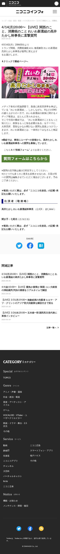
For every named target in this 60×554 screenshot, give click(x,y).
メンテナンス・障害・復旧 (15, 506)
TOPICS (7, 378)
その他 (6, 431)
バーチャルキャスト (12, 476)
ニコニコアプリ (10, 461)
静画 (5, 451)
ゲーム (6, 410)
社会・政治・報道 (14, 21)
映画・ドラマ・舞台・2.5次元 (15, 424)
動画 (5, 446)
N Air (5, 481)
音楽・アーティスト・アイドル (14, 403)
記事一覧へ (51, 328)
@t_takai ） (50, 209)
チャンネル (8, 466)
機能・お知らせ (10, 501)
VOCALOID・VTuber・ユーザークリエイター (15, 416)
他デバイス (35, 456)
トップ (4, 21)
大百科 (6, 471)
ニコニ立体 (8, 487)
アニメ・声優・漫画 (12, 392)
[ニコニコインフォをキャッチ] (41, 528)
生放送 (6, 456)
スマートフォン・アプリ (41, 451)
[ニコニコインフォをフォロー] (18, 528)
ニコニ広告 (35, 446)
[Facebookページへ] (30, 528)
